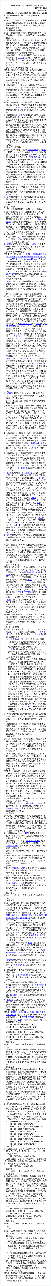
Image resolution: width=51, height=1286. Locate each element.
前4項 (9, 535)
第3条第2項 (34, 157)
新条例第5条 (36, 935)
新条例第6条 (19, 965)
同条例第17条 (12, 808)
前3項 (9, 473)
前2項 (21, 58)
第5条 (8, 222)
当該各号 (38, 634)
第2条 (39, 219)
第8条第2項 (36, 443)
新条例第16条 (16, 995)
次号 (12, 639)
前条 (17, 107)
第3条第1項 (33, 150)
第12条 (15, 868)
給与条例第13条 (33, 803)
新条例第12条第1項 (24, 975)
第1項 (40, 478)
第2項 (33, 497)
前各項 (10, 1000)
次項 (29, 706)
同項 (34, 244)
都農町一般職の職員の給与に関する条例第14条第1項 (26, 256)
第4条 (38, 572)
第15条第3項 (28, 1017)
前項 (33, 45)
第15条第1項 (26, 358)
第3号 (20, 639)
